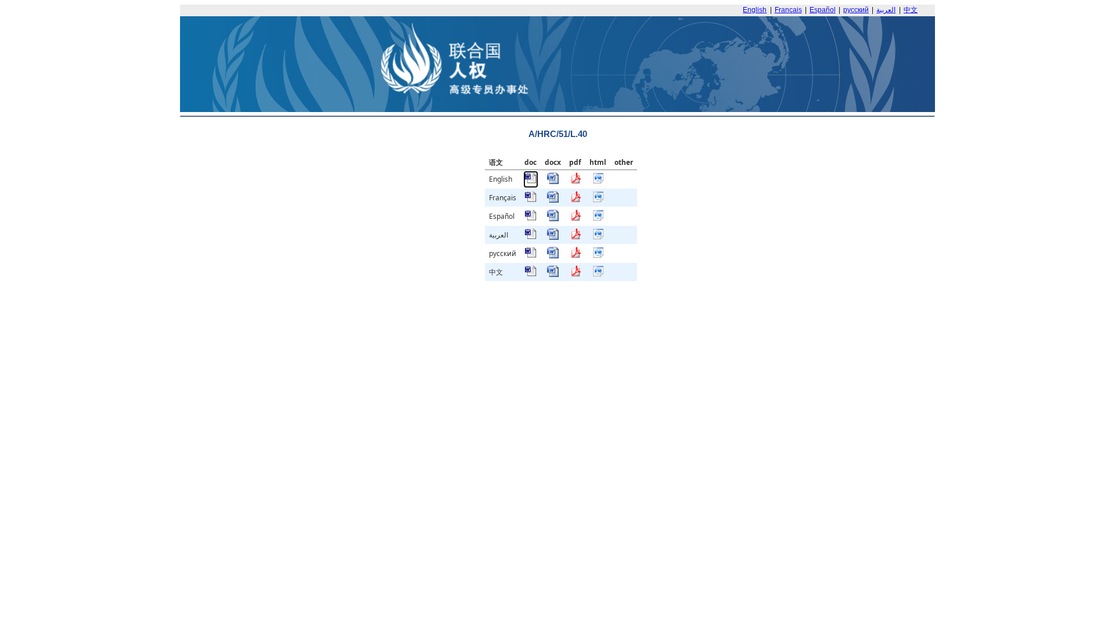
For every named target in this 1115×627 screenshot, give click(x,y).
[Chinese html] (598, 274)
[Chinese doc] (531, 274)
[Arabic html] (598, 237)
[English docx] (553, 181)
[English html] (598, 181)
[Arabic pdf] (575, 237)
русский (856, 10)
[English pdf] (575, 181)
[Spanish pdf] (575, 219)
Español (823, 10)
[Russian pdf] (575, 256)
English (755, 10)
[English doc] (531, 181)
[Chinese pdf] (575, 274)
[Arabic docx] (553, 237)
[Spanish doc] (531, 219)
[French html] (598, 200)
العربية (885, 10)
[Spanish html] (598, 219)
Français (788, 10)
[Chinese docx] (553, 274)
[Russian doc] (531, 256)
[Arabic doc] (531, 237)
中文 (911, 10)
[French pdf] (575, 200)
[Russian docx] (553, 256)
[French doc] (531, 200)
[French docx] (553, 200)
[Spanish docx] (553, 219)
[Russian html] (598, 256)
